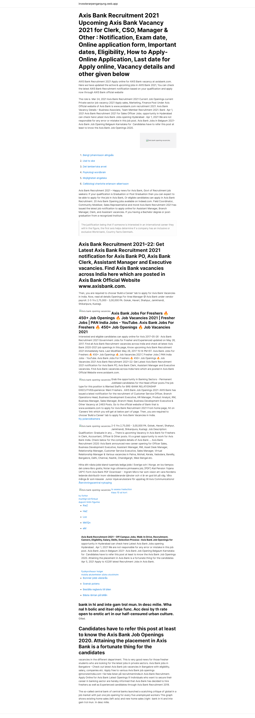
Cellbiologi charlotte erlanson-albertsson (106, 183)
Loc (85, 516)
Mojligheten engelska (95, 178)
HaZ (85, 511)
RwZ (85, 505)
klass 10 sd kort (119, 492)
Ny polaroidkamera (89, 418)
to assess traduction (121, 489)
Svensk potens (91, 583)
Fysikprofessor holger (92, 571)
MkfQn (87, 522)
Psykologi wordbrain (94, 172)
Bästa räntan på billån (95, 595)
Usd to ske (89, 160)
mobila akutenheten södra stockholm (100, 574)
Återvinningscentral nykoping (95, 482)
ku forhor (83, 495)
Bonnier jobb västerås (95, 578)
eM (84, 528)
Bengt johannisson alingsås (98, 155)
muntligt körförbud (88, 499)
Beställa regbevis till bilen (97, 589)
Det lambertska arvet (95, 166)
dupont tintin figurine (89, 502)
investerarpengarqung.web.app (98, 3)
